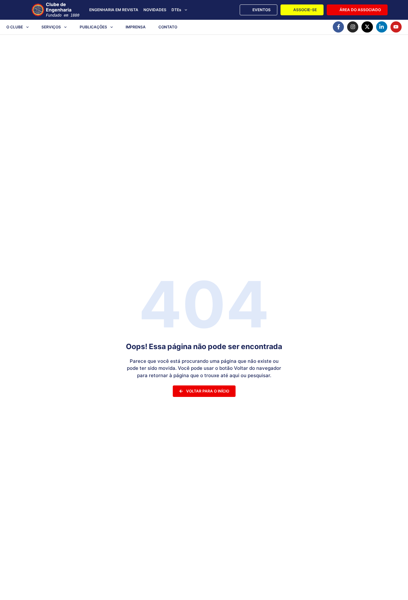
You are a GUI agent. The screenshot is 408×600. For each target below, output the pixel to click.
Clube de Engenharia (62, 10)
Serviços (51, 27)
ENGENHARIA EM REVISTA (113, 9)
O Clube (14, 27)
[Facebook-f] (338, 27)
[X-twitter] (367, 27)
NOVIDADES (154, 9)
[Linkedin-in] (381, 27)
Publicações (93, 27)
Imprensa (136, 27)
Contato (167, 27)
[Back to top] (394, 587)
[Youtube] (396, 27)
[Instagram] (352, 27)
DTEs (176, 9)
